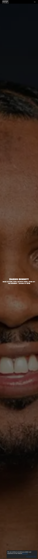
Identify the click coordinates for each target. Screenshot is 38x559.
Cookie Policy (25, 553)
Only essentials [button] (29, 556)
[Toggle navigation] (34, 1)
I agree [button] (34, 556)
